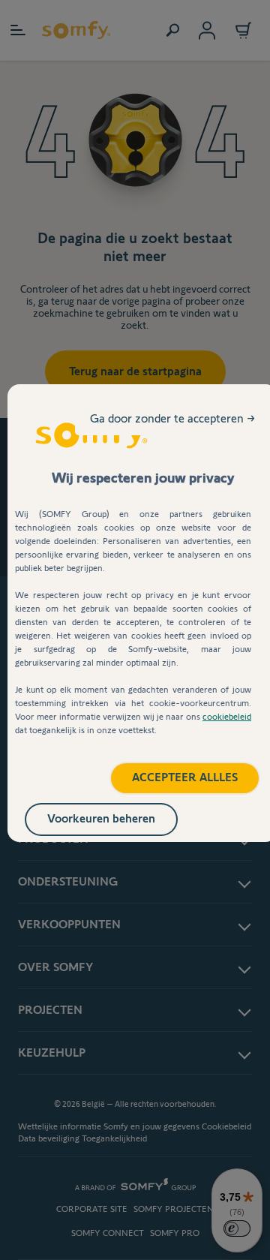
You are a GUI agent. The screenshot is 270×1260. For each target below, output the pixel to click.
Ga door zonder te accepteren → (172, 418)
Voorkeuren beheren (101, 818)
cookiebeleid (226, 716)
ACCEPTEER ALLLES (185, 777)
